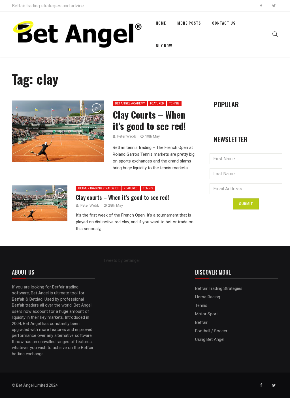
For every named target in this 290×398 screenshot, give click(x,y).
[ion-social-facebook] (261, 5)
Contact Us (223, 23)
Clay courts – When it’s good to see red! (122, 197)
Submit (246, 204)
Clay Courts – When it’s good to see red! (149, 120)
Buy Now (164, 45)
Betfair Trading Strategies (98, 188)
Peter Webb (126, 136)
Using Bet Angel (209, 339)
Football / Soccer (211, 330)
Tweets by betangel (121, 260)
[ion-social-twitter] (274, 5)
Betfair (201, 322)
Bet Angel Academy (130, 103)
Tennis (174, 103)
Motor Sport (206, 313)
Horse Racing (207, 296)
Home (161, 23)
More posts (189, 23)
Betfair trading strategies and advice (48, 5)
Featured (157, 103)
